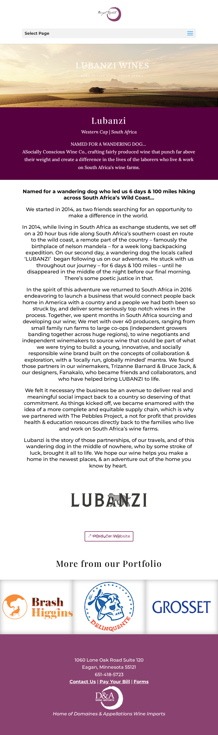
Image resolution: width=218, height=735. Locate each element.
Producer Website (111, 536)
